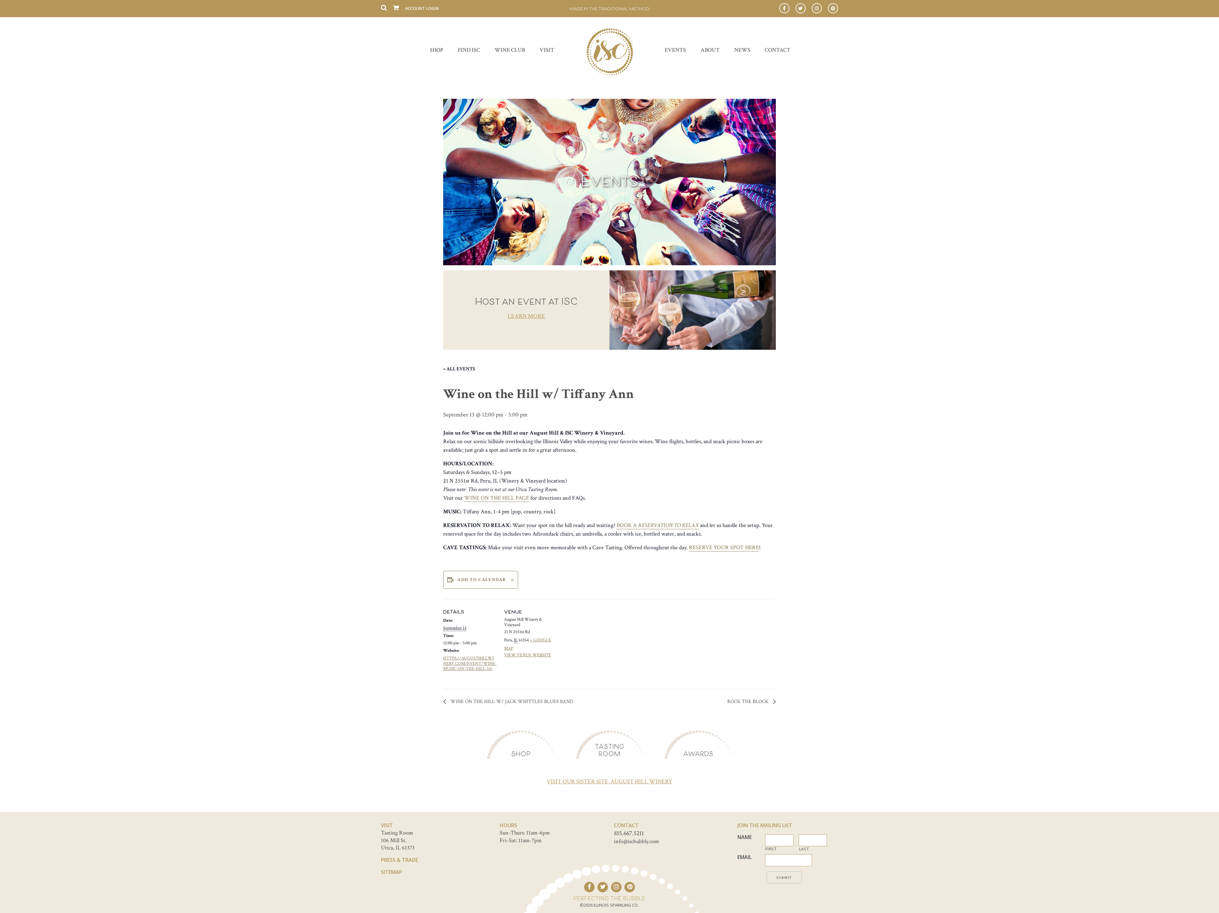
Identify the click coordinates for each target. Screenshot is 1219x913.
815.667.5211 (629, 833)
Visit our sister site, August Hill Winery (609, 782)
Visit (547, 50)
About (710, 50)
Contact (777, 50)
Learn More (526, 316)
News (742, 50)
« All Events (459, 369)
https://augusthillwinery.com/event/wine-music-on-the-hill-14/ (469, 663)
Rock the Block (748, 701)
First (770, 849)
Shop (436, 50)
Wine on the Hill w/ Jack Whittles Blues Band (511, 701)
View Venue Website (527, 655)
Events (675, 50)
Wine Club (510, 50)
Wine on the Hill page (496, 498)
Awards (698, 753)
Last (804, 849)
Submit (784, 878)
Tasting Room (609, 750)
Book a (657, 525)
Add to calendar (481, 580)
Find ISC (469, 50)
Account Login (422, 8)
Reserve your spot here (724, 547)
